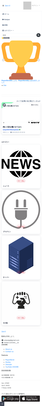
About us (8, 349)
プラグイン (7, 232)
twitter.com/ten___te (11, 343)
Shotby (8, 362)
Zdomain (8, 364)
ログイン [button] (34, 5)
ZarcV (3, 332)
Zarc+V (7, 6)
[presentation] (3, 60)
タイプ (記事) (21, 101)
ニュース (6, 186)
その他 (5, 323)
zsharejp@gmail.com (11, 340)
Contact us (9, 351)
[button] (21, 30)
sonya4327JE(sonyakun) (11, 129)
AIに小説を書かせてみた (12, 127)
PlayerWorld (9, 360)
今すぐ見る (21, 181)
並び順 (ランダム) (33, 101)
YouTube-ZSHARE (12, 367)
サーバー (6, 277)
